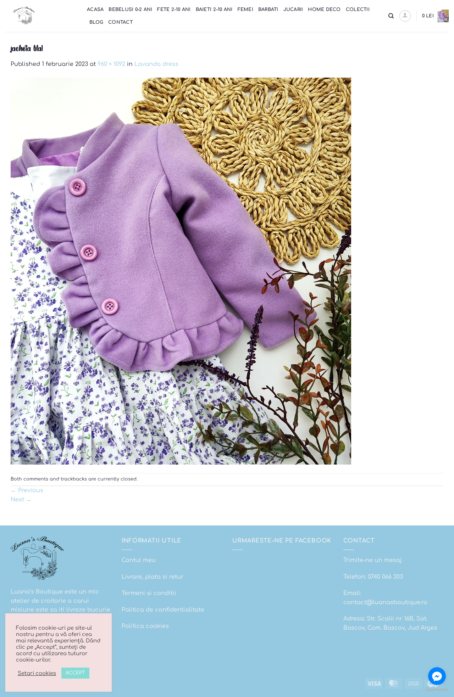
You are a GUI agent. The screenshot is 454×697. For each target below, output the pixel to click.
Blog (96, 22)
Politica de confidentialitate (163, 610)
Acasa (95, 9)
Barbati (268, 9)
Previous (27, 490)
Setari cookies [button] (37, 673)
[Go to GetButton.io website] (437, 689)
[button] (405, 16)
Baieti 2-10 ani (214, 9)
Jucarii (293, 9)
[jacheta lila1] (181, 271)
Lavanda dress (156, 64)
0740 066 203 (385, 577)
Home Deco (324, 9)
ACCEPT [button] (75, 672)
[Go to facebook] (437, 676)
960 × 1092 (111, 64)
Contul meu (139, 560)
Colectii (358, 9)
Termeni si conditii (149, 593)
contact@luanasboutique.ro (385, 602)
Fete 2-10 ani (173, 9)
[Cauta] (391, 16)
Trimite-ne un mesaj (372, 560)
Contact (120, 22)
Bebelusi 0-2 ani (130, 9)
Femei (245, 9)
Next (21, 499)
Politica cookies (145, 626)
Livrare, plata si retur (152, 577)
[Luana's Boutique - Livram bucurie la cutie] (40, 16)
